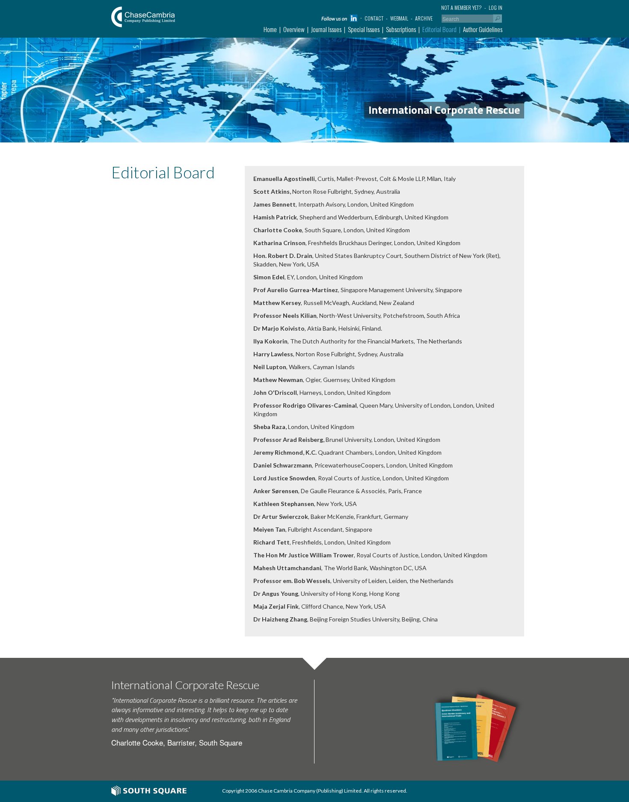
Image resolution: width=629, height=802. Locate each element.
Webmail (399, 18)
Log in (495, 7)
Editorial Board (439, 29)
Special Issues (364, 29)
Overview (294, 29)
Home (270, 29)
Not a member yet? (461, 7)
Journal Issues (326, 29)
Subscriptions (401, 29)
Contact (374, 18)
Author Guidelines (482, 29)
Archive (424, 18)
